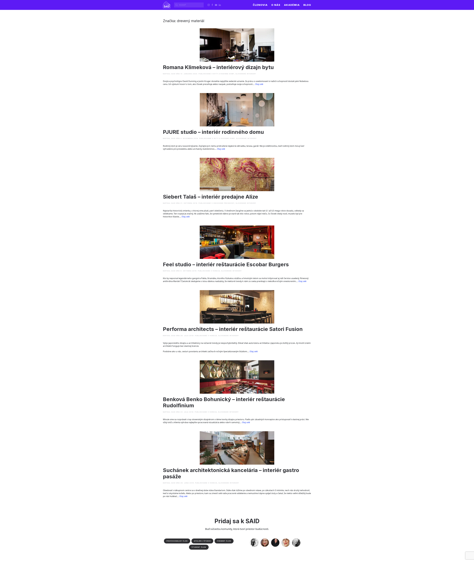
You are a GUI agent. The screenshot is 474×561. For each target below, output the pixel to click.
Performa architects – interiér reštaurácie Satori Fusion (233, 329)
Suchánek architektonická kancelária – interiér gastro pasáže (231, 473)
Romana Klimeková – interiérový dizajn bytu (218, 67)
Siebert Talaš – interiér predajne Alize (210, 197)
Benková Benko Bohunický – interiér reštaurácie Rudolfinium (224, 402)
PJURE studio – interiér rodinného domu (213, 132)
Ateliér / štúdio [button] (202, 541)
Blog (307, 4)
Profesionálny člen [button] (177, 541)
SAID (173, 74)
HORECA (216, 271)
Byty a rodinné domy (223, 74)
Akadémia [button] (292, 4)
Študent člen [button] (199, 547)
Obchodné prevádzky (223, 203)
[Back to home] (166, 5)
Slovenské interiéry (246, 74)
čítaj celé (259, 84)
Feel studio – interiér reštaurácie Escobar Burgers (226, 264)
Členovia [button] (260, 4)
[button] (275, 5)
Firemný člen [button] (224, 541)
